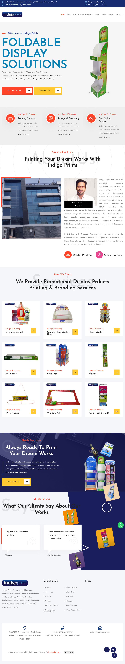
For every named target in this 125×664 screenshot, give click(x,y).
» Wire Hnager (70, 605)
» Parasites (69, 596)
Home (62, 14)
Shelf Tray (6, 79)
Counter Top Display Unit (26, 76)
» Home (46, 587)
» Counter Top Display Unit (49, 611)
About (69, 14)
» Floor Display (70, 587)
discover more (14, 91)
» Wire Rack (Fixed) (72, 610)
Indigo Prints (53, 652)
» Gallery (47, 596)
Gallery (104, 14)
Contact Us (119, 14)
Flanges (23, 79)
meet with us (13, 482)
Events (97, 14)
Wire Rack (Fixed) (47, 79)
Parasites (14, 79)
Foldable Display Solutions (82, 14)
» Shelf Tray (69, 592)
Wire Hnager (33, 79)
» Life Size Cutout (50, 605)
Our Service (44, 91)
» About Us (48, 592)
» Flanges (68, 601)
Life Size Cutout (8, 76)
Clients (111, 14)
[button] (89, 92)
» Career (47, 601)
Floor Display (43, 76)
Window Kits (55, 76)
